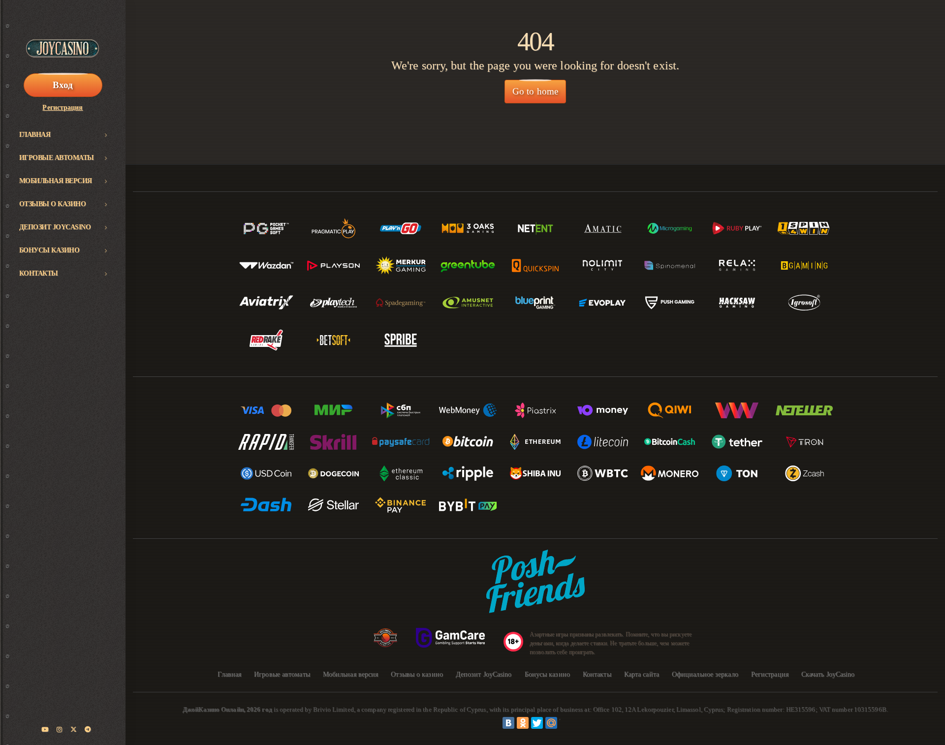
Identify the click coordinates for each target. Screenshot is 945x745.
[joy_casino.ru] (59, 730)
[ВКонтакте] (508, 723)
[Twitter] (537, 723)
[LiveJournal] (565, 723)
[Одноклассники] (523, 723)
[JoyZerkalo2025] (88, 730)
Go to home (535, 91)
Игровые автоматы (56, 157)
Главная (35, 134)
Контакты (38, 273)
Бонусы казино (49, 250)
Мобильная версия (55, 181)
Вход (63, 85)
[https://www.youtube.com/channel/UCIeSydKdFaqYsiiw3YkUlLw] (45, 730)
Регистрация (62, 107)
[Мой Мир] (551, 723)
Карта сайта (641, 674)
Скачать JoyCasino (828, 674)
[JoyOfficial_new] (74, 730)
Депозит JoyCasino (55, 227)
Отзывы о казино (52, 204)
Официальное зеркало (705, 674)
